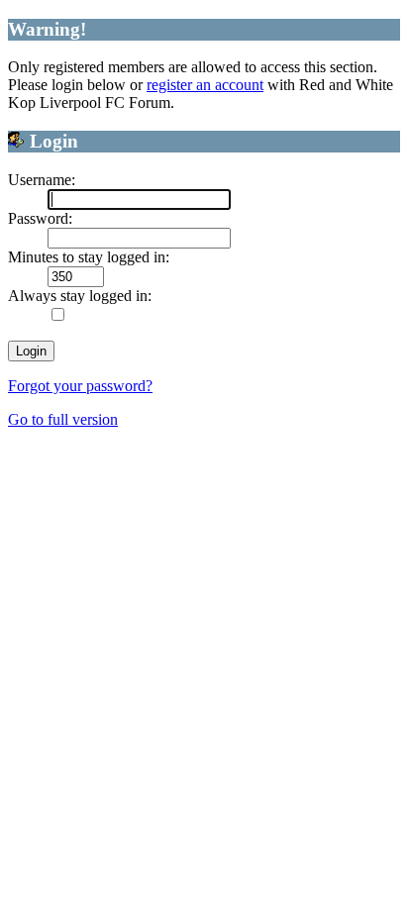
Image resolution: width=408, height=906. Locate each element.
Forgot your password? (80, 385)
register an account (205, 84)
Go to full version (63, 419)
